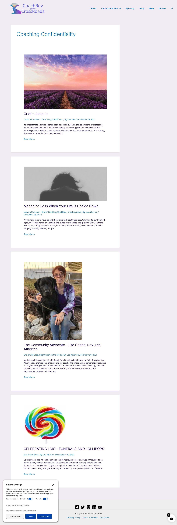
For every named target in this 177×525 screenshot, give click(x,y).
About (93, 8)
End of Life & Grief (109, 8)
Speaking (130, 8)
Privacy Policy (74, 517)
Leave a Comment (32, 119)
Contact (162, 8)
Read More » (29, 139)
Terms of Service (90, 517)
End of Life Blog (49, 212)
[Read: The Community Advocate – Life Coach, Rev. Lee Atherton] (53, 300)
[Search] (172, 8)
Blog (151, 8)
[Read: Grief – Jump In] (65, 81)
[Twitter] (83, 507)
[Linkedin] (94, 507)
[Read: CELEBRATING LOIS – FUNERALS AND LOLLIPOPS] (45, 424)
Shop (141, 8)
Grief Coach (57, 119)
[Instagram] (88, 507)
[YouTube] (100, 507)
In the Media (56, 355)
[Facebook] (77, 507)
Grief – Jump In (35, 114)
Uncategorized (74, 212)
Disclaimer (105, 517)
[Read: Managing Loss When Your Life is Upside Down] (65, 184)
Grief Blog (46, 119)
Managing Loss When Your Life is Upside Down (61, 206)
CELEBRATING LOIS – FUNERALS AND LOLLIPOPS (64, 449)
